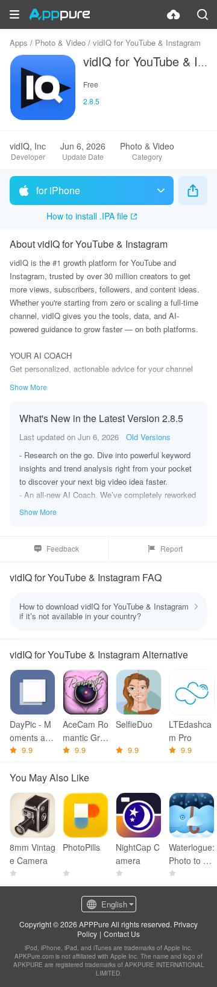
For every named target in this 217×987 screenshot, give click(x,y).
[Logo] (59, 14)
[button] (14, 14)
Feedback (62, 548)
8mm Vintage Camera (32, 853)
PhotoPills (81, 847)
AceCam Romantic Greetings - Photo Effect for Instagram (85, 731)
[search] (202, 14)
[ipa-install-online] (173, 14)
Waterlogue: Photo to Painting (192, 854)
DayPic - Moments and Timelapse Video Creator (32, 731)
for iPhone (58, 190)
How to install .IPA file (87, 216)
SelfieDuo (134, 724)
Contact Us (122, 934)
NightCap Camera (138, 853)
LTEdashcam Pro (190, 730)
